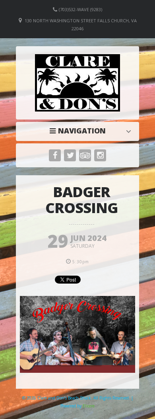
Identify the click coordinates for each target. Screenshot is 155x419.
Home (79, 130)
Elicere (89, 406)
